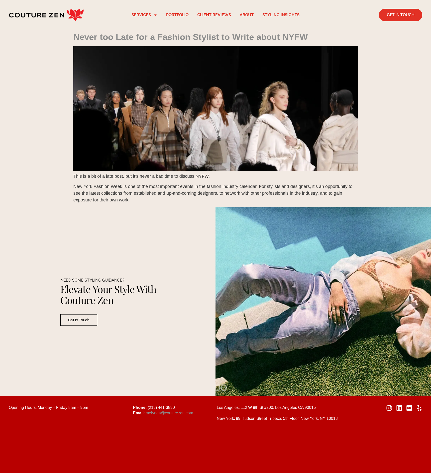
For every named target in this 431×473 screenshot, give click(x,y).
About (247, 14)
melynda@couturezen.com (169, 413)
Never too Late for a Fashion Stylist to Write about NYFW (190, 37)
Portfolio (177, 14)
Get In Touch (79, 319)
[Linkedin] (399, 408)
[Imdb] (409, 408)
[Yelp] (419, 408)
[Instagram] (389, 408)
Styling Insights (281, 14)
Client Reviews (214, 14)
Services (141, 14)
